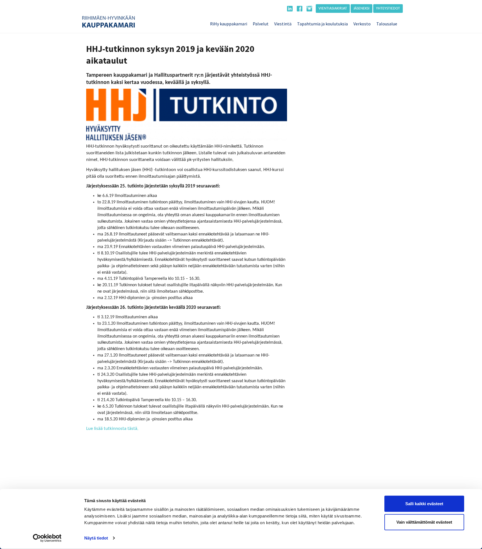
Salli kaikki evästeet (424, 503)
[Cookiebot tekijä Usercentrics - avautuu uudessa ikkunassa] (47, 538)
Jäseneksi (361, 8)
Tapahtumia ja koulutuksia (322, 24)
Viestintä (282, 24)
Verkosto (362, 24)
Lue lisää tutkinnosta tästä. (112, 428)
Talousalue (386, 24)
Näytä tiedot (96, 538)
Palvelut (261, 24)
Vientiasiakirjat (333, 8)
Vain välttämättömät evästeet (424, 521)
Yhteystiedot (388, 8)
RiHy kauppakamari (228, 24)
